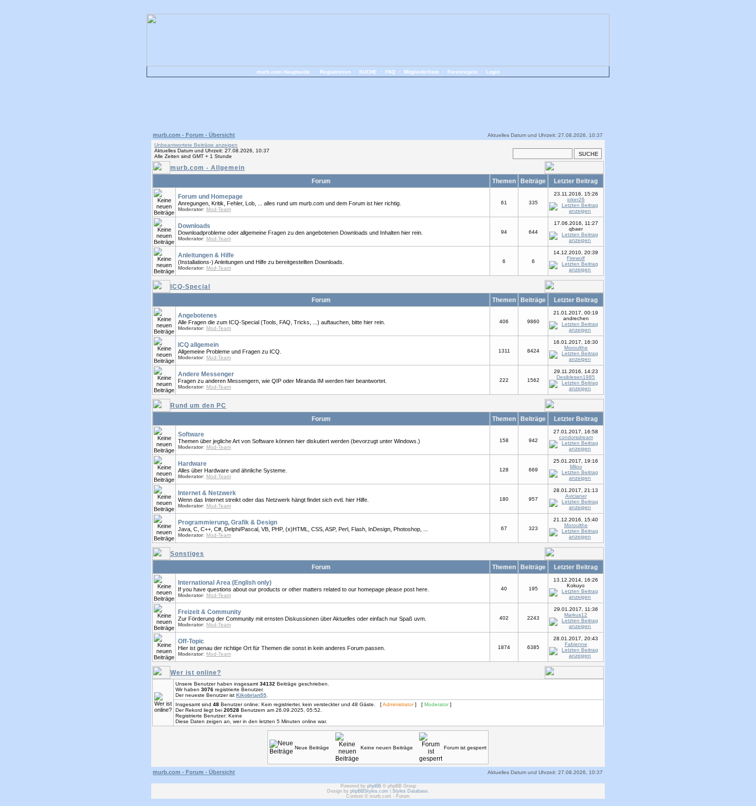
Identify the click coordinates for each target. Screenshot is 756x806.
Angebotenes (197, 315)
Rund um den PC (198, 405)
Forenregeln (462, 72)
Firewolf (576, 258)
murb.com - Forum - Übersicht (194, 135)
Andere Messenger (206, 374)
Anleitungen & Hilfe (206, 255)
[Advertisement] (378, 103)
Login (493, 72)
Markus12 (575, 615)
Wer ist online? (195, 672)
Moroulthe (576, 348)
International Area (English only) (225, 582)
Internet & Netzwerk (207, 493)
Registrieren (335, 72)
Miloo (576, 466)
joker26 (576, 199)
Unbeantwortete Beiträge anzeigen (196, 145)
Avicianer (576, 496)
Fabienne (576, 644)
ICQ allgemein (198, 344)
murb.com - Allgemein (207, 167)
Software (191, 434)
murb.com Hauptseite (283, 72)
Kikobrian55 (251, 695)
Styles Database (410, 791)
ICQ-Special (190, 286)
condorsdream (576, 437)
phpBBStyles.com (369, 791)
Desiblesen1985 (575, 377)
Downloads (194, 226)
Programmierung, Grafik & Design (227, 522)
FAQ (390, 72)
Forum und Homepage (210, 196)
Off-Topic (191, 641)
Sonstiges (187, 553)
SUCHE (368, 72)
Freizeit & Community (209, 612)
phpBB (374, 786)
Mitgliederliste (421, 72)
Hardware (192, 463)
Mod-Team (218, 209)
